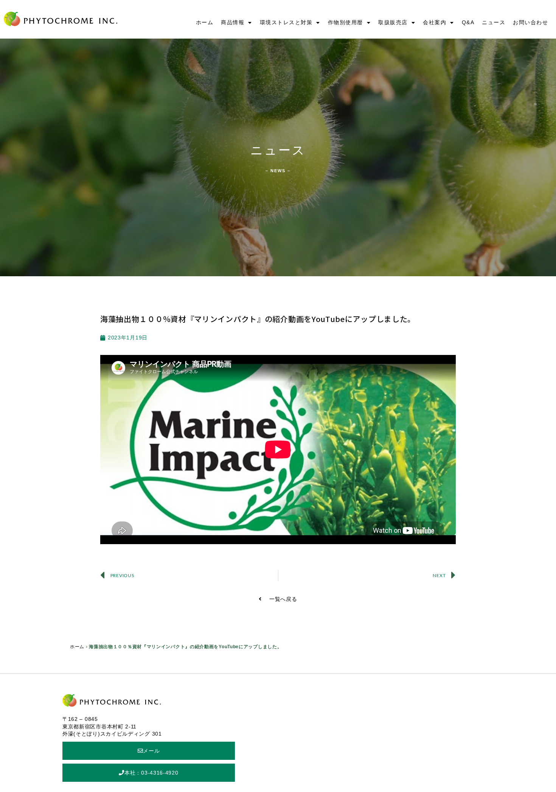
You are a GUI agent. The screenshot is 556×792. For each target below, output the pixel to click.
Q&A (468, 22)
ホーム (205, 22)
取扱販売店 (393, 22)
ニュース (493, 22)
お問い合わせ (530, 22)
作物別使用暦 (345, 22)
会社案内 (434, 22)
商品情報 (232, 22)
